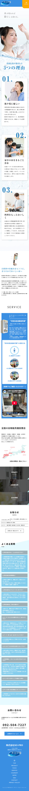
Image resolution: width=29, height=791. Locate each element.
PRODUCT (14, 765)
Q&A (14, 777)
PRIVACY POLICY (14, 782)
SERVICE (14, 770)
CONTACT (14, 780)
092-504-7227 (14, 725)
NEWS (14, 775)
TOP (14, 763)
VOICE (14, 768)
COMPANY (14, 773)
